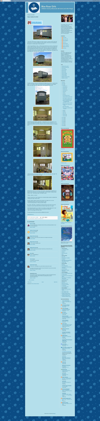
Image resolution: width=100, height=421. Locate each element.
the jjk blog (64, 393)
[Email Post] (40, 217)
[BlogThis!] (43, 217)
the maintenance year (66, 95)
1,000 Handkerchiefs (65, 286)
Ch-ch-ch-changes (65, 386)
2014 (63, 83)
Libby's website (64, 74)
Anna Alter (64, 37)
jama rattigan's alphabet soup (67, 347)
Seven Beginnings (65, 265)
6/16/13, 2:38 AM (32, 270)
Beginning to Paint (65, 283)
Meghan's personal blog (65, 76)
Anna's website (64, 69)
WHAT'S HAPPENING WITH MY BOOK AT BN (67, 101)
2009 (63, 121)
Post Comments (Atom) (35, 283)
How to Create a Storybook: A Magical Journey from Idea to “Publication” (66, 358)
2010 (63, 120)
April (63, 111)
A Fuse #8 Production (65, 300)
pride (62, 254)
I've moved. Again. (64, 313)
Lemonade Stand (64, 341)
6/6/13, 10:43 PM (32, 250)
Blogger (54, 413)
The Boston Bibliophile (66, 389)
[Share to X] (44, 217)
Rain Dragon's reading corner (67, 98)
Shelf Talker (64, 381)
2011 (63, 118)
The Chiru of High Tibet (64, 201)
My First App (64, 329)
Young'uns (63, 259)
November (64, 87)
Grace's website (64, 73)
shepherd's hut (37, 218)
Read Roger (64, 373)
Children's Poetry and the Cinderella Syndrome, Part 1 (66, 294)
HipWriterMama (64, 335)
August (64, 91)
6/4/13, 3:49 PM (32, 227)
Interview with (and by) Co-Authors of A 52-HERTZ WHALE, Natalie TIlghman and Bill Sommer (67, 325)
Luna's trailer (64, 362)
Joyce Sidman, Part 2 (65, 292)
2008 (63, 122)
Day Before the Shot (65, 279)
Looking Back (64, 285)
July (63, 92)
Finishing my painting (65, 284)
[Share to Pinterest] (46, 217)
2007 (63, 124)
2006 (63, 125)
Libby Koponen (32, 218)
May (63, 110)
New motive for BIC (66, 106)
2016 (63, 82)
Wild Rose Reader (65, 402)
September (64, 90)
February (64, 114)
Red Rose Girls (70, 24)
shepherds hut (41, 218)
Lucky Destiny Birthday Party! (67, 99)
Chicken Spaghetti (65, 320)
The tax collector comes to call (67, 96)
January (64, 115)
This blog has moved (65, 374)
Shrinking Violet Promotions (66, 385)
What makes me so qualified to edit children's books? (66, 260)
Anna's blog (64, 68)
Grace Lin (31, 223)
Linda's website (64, 75)
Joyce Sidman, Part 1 (65, 291)
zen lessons (64, 250)
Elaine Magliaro (65, 40)
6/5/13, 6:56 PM (32, 238)
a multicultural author (65, 249)
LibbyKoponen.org (30, 214)
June (64, 94)
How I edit (63, 256)
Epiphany (63, 264)
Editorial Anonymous (65, 328)
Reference (63, 282)
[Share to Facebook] (45, 217)
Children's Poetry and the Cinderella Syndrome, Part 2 (66, 296)
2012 (63, 117)
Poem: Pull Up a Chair (65, 321)
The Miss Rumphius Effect (66, 398)
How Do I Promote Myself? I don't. (67, 273)
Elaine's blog (64, 70)
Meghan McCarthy (33, 236)
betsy (31, 253)
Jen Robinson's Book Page (66, 351)
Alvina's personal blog (65, 67)
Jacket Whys (64, 344)
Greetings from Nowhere (66, 332)
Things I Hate (64, 262)
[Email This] (42, 217)
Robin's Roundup (65, 377)
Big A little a (64, 312)
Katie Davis (64, 356)
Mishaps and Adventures (66, 365)
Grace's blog (64, 72)
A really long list (64, 274)
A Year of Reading (65, 308)
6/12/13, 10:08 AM (33, 261)
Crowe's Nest (64, 323)
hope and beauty (64, 253)
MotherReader (64, 369)
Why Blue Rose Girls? (65, 66)
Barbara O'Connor (33, 230)
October (64, 88)
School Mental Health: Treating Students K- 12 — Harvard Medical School (67, 395)
